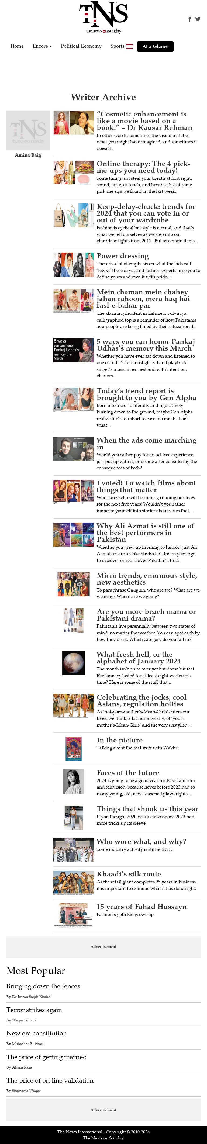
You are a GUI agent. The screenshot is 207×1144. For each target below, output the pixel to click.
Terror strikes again (34, 1010)
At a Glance (155, 46)
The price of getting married (46, 1057)
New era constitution (36, 1033)
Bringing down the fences (43, 986)
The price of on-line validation (50, 1080)
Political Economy (81, 46)
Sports (118, 46)
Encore (40, 46)
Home (17, 46)
